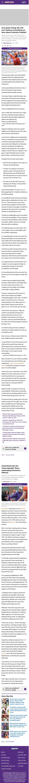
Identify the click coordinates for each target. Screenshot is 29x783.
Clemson (22, 508)
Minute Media (8, 772)
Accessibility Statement (8, 766)
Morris (7, 508)
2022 (24, 640)
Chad (3, 508)
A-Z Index (20, 766)
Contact (3, 755)
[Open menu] (2, 2)
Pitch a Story (21, 757)
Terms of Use (22, 760)
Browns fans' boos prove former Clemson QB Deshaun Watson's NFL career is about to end (14, 415)
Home (2, 454)
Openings (20, 752)
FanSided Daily (5, 757)
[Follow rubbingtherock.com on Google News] (25, 448)
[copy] (11, 46)
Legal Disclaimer (23, 763)
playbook (11, 522)
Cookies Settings (6, 769)
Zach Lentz (6, 481)
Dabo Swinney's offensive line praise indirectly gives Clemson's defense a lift (14, 440)
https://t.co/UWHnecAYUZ (9, 121)
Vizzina (3, 653)
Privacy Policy (5, 760)
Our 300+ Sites (22, 755)
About (3, 752)
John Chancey (7, 43)
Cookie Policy (5, 763)
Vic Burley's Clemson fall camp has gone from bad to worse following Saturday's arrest (14, 428)
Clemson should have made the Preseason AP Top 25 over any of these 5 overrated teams (15, 422)
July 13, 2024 (22, 355)
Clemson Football (10, 454)
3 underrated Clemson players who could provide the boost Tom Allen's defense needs (14, 434)
